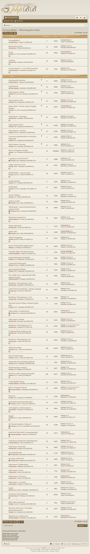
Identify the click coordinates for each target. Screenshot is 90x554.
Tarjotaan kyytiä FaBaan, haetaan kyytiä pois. (23, 304)
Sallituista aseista (15, 347)
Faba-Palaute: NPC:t (16, 125)
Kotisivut (12, 396)
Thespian (16, 265)
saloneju (16, 88)
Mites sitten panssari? (17, 502)
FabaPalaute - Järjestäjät (18, 116)
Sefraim (68, 373)
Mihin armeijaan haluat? (18, 387)
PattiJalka (68, 245)
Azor (15, 48)
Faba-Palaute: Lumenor (17, 131)
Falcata (68, 493)
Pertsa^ (16, 42)
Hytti (15, 512)
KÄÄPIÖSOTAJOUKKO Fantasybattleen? (23, 432)
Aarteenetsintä (14, 181)
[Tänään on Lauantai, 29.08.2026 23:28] (85, 25)
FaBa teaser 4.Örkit (16, 470)
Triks (67, 217)
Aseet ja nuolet (14, 201)
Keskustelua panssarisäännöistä (20, 402)
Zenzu (15, 375)
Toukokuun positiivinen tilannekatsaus (23, 441)
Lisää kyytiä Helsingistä (17, 263)
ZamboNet (17, 253)
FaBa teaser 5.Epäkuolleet (18, 464)
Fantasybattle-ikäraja (16, 381)
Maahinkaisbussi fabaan (18, 367)
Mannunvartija (17, 94)
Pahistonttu (69, 446)
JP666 (67, 269)
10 (22, 351)
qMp (67, 237)
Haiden (15, 166)
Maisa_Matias (17, 490)
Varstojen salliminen (16, 458)
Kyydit (11, 488)
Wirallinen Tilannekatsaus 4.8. (20, 339)
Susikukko (16, 174)
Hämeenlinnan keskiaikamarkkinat (22, 362)
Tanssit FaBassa (14, 195)
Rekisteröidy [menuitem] (85, 18)
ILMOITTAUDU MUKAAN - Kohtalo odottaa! (25, 289)
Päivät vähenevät (15, 225)
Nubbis (67, 440)
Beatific (18, 211)
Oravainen (16, 504)
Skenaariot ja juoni (16, 46)
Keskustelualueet (12, 17)
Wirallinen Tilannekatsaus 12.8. (20, 297)
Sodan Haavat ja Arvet (17, 164)
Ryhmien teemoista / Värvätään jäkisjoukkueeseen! (20, 509)
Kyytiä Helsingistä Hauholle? (19, 257)
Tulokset (12, 60)
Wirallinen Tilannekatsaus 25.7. (20, 325)
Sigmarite (16, 239)
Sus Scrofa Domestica (72, 325)
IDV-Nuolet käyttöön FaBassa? (20, 424)
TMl (15, 369)
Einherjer (16, 132)
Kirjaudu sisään (9, 21)
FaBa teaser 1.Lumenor (17, 482)
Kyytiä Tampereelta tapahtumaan (21, 245)
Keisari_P (16, 70)
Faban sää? (13, 231)
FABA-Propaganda (15, 237)
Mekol (15, 417)
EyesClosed (19, 426)
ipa (14, 247)
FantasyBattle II (14, 40)
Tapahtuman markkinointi (18, 516)
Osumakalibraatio (15, 452)
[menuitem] (77, 17)
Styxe (15, 140)
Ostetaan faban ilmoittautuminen (21, 251)
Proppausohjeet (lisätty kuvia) (20, 331)
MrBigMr (68, 136)
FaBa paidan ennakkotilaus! (19, 311)
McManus (68, 407)
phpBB (44, 548)
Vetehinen (68, 319)
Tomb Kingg (69, 116)
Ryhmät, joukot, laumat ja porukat (21, 373)
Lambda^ (16, 357)
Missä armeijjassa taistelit (18, 150)
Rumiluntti (68, 60)
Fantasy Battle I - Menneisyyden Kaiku (21, 30)
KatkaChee (69, 91)
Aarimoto (68, 80)
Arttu (15, 197)
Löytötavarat (13, 86)
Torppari (68, 46)
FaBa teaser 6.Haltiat (16, 319)
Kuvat (11, 52)
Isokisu (68, 206)
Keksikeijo (68, 172)
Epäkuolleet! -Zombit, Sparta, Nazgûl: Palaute (22, 107)
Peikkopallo (13, 187)
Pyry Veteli (16, 54)
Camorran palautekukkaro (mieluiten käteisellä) (22, 137)
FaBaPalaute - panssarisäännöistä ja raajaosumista (22, 208)
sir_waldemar (69, 150)
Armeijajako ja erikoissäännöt (20, 408)
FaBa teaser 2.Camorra (17, 476)
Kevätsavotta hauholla (17, 80)
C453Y (15, 307)
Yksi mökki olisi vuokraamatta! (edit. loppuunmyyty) (22, 276)
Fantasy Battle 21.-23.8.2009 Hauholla (23, 68)
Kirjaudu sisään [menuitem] (81, 18)
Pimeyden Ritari (70, 501)
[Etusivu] (20, 8)
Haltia (67, 68)
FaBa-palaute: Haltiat (16, 92)
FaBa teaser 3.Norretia (17, 446)
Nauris (15, 102)
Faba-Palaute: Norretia (17, 144)
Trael (15, 152)
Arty (39, 549)
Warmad (68, 507)
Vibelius (16, 363)
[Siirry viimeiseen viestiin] (71, 40)
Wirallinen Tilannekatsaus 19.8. (20, 283)
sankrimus (68, 100)
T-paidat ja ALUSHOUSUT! (18, 158)
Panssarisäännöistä (16, 356)
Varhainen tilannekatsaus (18, 494)
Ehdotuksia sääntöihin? (17, 217)
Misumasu (68, 452)
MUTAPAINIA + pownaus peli (19, 173)
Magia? (11, 416)
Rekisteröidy (19, 21)
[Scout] (67, 85)
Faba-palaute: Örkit (16, 100)
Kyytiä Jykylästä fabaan (17, 269)
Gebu (15, 146)
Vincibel (68, 482)
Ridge (15, 126)
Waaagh (68, 186)
